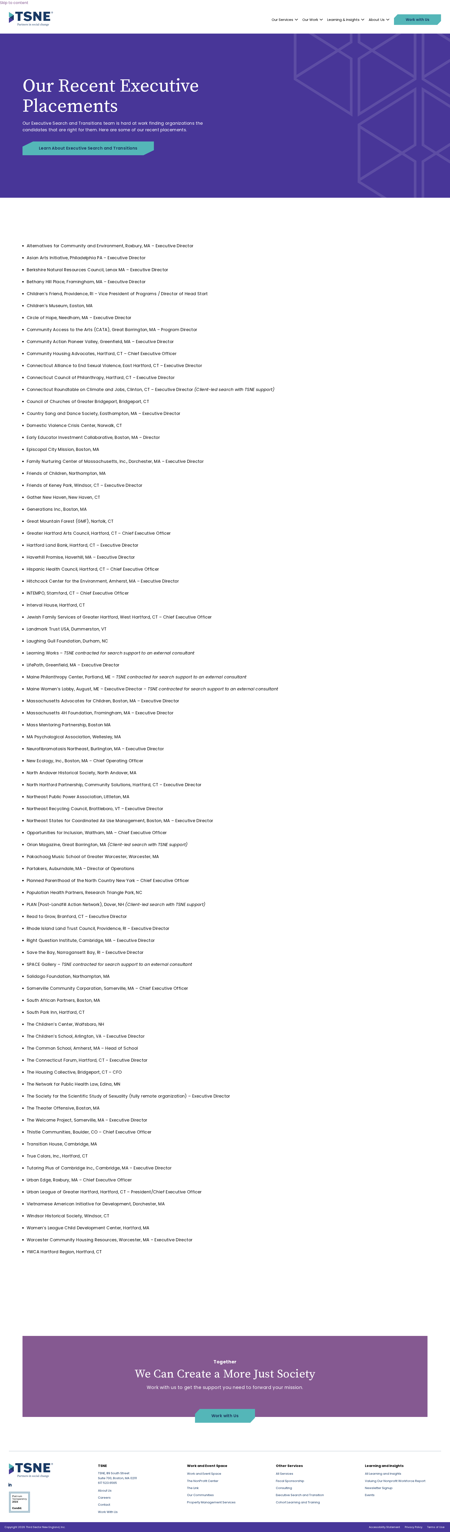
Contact (104, 1504)
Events (370, 1495)
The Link (193, 1488)
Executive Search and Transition (300, 1495)
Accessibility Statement (384, 1527)
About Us (377, 19)
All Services (284, 1473)
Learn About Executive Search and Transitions (88, 148)
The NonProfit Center (202, 1481)
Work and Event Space (204, 1473)
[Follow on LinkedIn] (10, 1485)
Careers (104, 1497)
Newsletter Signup (379, 1488)
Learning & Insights (343, 19)
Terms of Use (435, 1527)
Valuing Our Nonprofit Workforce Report (395, 1481)
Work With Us (108, 1512)
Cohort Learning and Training (298, 1502)
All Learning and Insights (383, 1473)
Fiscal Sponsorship (290, 1481)
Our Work (310, 19)
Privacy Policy (413, 1527)
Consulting (284, 1488)
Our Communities (200, 1495)
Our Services (282, 19)
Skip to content (14, 2)
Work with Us (225, 1416)
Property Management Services (211, 1502)
